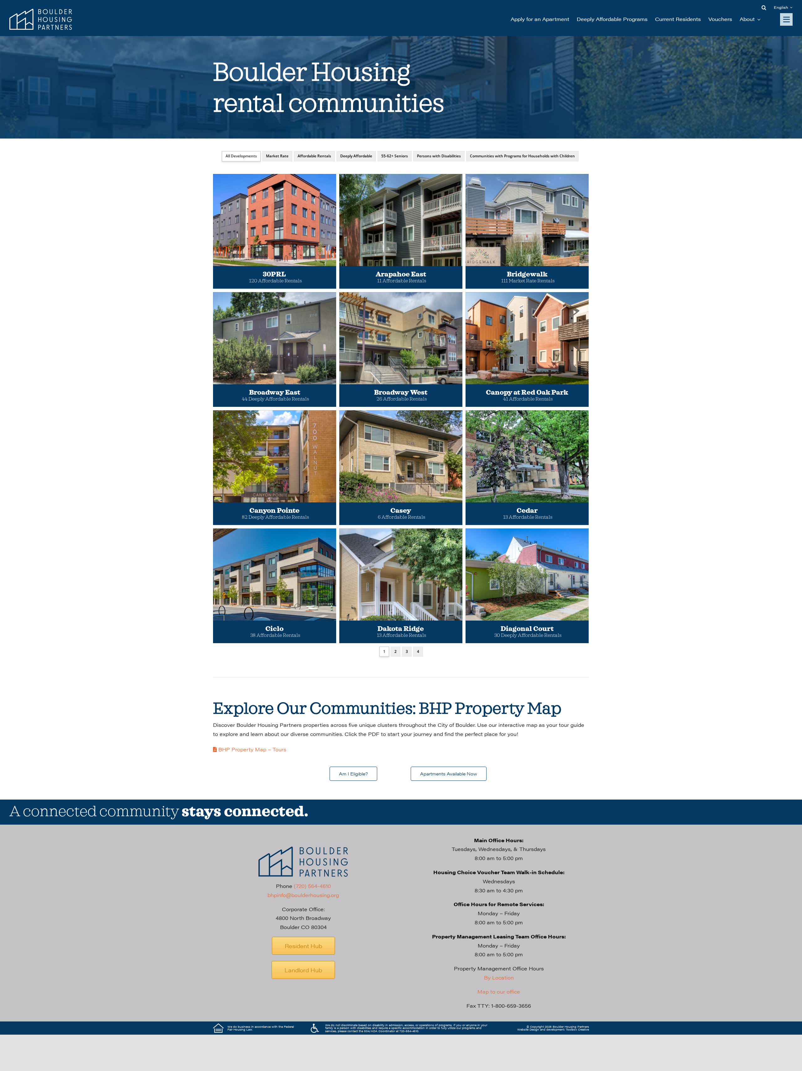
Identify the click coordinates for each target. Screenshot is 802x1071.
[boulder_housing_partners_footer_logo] (303, 849)
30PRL (274, 274)
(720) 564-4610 (312, 886)
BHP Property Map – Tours (251, 749)
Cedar (527, 510)
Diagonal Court (527, 629)
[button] (764, 7)
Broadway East (274, 392)
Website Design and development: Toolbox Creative (553, 1029)
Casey (400, 510)
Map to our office (498, 991)
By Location (499, 977)
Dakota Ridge (401, 629)
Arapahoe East (401, 274)
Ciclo (274, 629)
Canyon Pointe (274, 510)
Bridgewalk (527, 274)
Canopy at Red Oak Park (527, 392)
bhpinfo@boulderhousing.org (303, 895)
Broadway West (400, 392)
